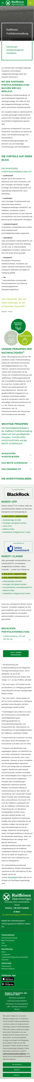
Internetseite (12, 877)
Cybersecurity (6, 966)
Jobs (3, 943)
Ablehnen (17, 1069)
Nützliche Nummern (8, 969)
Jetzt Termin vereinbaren (15, 654)
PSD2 (4, 952)
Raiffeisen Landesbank (17, 998)
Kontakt (4, 945)
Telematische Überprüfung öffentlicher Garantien (15, 958)
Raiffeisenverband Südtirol (17, 1001)
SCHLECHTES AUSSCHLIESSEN (10, 455)
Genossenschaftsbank (9, 938)
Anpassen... (17, 1075)
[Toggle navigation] (3, 3)
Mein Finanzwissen (8, 940)
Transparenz (6, 954)
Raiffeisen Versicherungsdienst (17, 1004)
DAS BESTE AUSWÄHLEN (15, 463)
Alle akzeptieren (17, 1064)
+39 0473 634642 (21, 908)
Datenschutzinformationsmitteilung (14, 1054)
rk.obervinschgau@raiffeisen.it (17, 915)
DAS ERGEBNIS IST (11, 469)
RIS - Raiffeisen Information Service (17, 1008)
